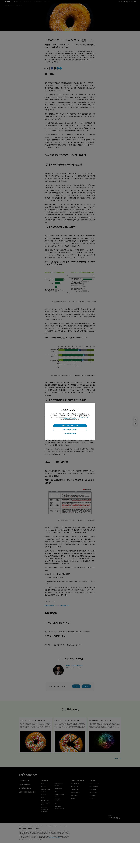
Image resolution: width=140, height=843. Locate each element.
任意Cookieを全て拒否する (70, 429)
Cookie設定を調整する (70, 433)
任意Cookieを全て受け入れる (70, 425)
